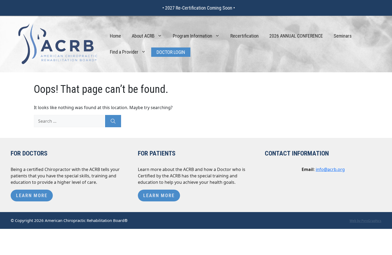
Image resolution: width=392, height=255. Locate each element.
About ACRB (143, 36)
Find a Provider (124, 52)
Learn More (31, 195)
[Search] (113, 121)
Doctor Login (171, 52)
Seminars (343, 36)
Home (115, 36)
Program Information (192, 36)
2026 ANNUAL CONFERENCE (296, 36)
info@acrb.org (330, 169)
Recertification (244, 36)
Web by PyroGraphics (365, 220)
